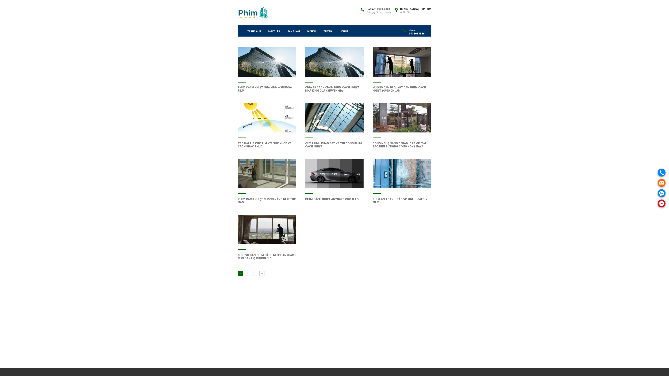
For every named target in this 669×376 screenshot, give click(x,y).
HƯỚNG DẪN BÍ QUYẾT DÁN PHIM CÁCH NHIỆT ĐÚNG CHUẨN (399, 89)
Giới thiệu (274, 31)
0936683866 (383, 9)
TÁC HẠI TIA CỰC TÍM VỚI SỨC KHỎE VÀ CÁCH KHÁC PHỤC (264, 145)
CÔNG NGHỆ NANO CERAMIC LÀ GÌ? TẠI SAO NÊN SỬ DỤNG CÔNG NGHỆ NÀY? (399, 145)
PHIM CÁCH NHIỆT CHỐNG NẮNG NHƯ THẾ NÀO (267, 201)
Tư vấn (328, 31)
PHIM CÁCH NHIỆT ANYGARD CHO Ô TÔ (332, 199)
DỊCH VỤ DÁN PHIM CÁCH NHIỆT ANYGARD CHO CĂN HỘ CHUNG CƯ (267, 256)
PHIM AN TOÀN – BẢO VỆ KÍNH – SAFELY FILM (400, 201)
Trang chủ (254, 31)
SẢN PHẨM (293, 31)
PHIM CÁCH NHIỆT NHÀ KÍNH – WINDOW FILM (265, 89)
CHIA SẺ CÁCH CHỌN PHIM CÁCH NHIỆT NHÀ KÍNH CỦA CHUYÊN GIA (332, 89)
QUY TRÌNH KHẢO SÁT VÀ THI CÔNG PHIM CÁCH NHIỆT (333, 145)
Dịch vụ (312, 31)
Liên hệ (344, 31)
